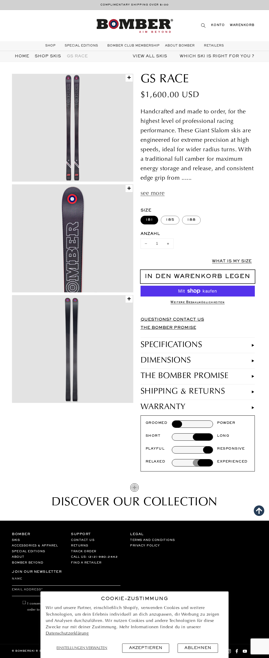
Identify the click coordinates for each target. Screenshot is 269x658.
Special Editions (28, 551)
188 (191, 220)
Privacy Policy (145, 545)
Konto (218, 25)
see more (153, 194)
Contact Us (82, 540)
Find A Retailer (86, 562)
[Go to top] (259, 510)
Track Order (83, 551)
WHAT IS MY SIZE (232, 261)
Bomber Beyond (27, 562)
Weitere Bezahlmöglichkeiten (197, 302)
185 (170, 220)
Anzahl (150, 234)
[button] (203, 25)
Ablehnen (197, 648)
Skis (16, 540)
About (18, 557)
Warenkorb (242, 25)
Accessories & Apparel (35, 545)
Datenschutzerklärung (67, 633)
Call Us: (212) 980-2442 (94, 557)
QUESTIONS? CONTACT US (172, 320)
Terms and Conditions (152, 540)
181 (149, 220)
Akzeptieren (145, 648)
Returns (79, 545)
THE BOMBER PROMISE (168, 328)
